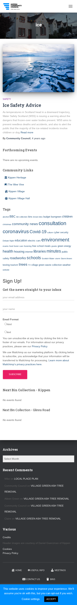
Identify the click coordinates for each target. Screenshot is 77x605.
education (21, 240)
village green (37, 265)
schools (34, 257)
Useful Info (37, 570)
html (9, 324)
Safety (7, 99)
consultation (52, 223)
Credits (7, 537)
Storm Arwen (66, 258)
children (67, 216)
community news (25, 224)
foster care (18, 246)
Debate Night (8, 241)
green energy (64, 246)
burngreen (56, 216)
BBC (12, 216)
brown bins (38, 217)
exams (6, 246)
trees (23, 264)
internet (29, 251)
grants (54, 246)
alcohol (6, 217)
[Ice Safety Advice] (38, 68)
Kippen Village (17, 191)
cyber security (61, 232)
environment (55, 240)
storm (57, 258)
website (6, 270)
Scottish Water (48, 258)
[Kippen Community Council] (14, 6)
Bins (52, 579)
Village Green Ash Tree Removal (46, 498)
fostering (28, 246)
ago (38, 138)
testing (6, 265)
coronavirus (16, 231)
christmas (7, 224)
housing (19, 251)
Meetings (60, 570)
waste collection (53, 265)
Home (18, 570)
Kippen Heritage (17, 177)
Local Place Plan (26, 478)
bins (30, 216)
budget (46, 216)
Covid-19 (38, 231)
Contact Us (33, 579)
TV (29, 265)
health (8, 251)
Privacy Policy (39, 346)
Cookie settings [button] (31, 599)
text (9, 332)
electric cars (34, 240)
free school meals (41, 246)
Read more (27, 132)
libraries (39, 251)
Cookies (7, 549)
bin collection (21, 217)
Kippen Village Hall (19, 198)
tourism (14, 265)
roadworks (18, 258)
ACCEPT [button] (51, 599)
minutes (54, 251)
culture (50, 232)
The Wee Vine (16, 184)
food (11, 246)
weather (66, 265)
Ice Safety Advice (22, 105)
